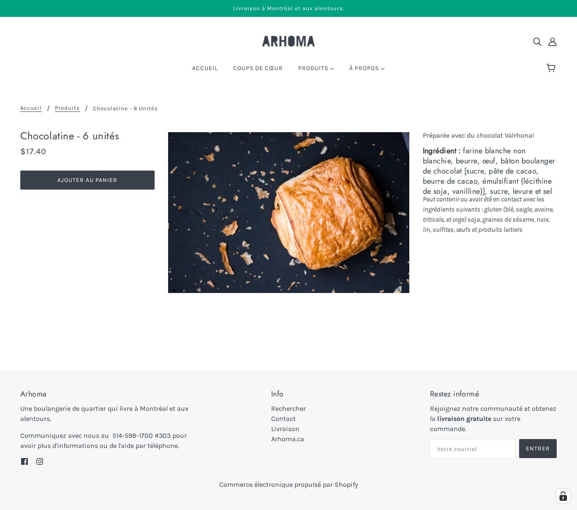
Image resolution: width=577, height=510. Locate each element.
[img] (537, 41)
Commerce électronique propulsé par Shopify (288, 484)
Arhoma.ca (287, 439)
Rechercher (288, 408)
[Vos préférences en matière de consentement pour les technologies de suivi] (563, 496)
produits (67, 108)
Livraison (285, 429)
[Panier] (552, 68)
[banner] (288, 40)
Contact (283, 419)
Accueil (31, 108)
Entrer (538, 448)
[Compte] (552, 41)
